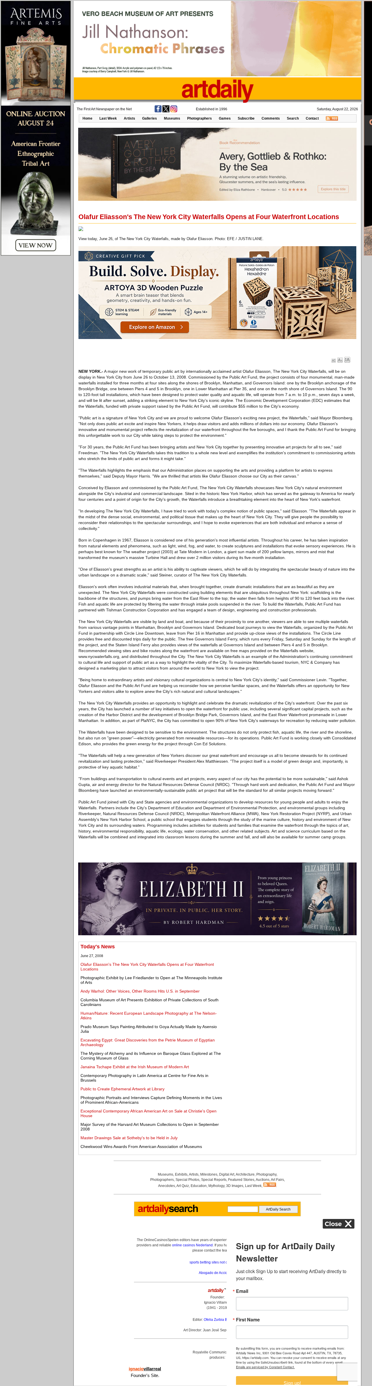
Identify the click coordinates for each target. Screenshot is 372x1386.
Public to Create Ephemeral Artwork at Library (122, 1089)
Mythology (216, 1186)
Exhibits (181, 1174)
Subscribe (246, 118)
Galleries (149, 118)
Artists (129, 118)
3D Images (234, 1186)
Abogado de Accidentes (217, 1273)
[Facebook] (158, 111)
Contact (312, 118)
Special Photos (187, 1180)
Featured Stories (241, 1180)
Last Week (108, 118)
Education (199, 1186)
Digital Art (226, 1174)
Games (225, 118)
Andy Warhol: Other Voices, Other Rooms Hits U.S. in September (140, 991)
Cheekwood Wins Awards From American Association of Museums (141, 1146)
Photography (266, 1174)
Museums (172, 118)
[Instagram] (173, 111)
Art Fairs (277, 1180)
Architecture (245, 1174)
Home (87, 118)
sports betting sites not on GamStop (217, 1262)
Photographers (199, 118)
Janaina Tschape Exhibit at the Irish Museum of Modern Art (135, 1066)
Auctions (262, 1180)
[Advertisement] (290, 984)
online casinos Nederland (192, 1245)
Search (293, 118)
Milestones (208, 1174)
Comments (271, 118)
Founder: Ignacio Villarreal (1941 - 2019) (217, 1302)
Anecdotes (166, 1186)
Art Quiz (182, 1186)
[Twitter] (165, 111)
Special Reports (213, 1180)
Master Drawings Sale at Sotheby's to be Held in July (129, 1137)
